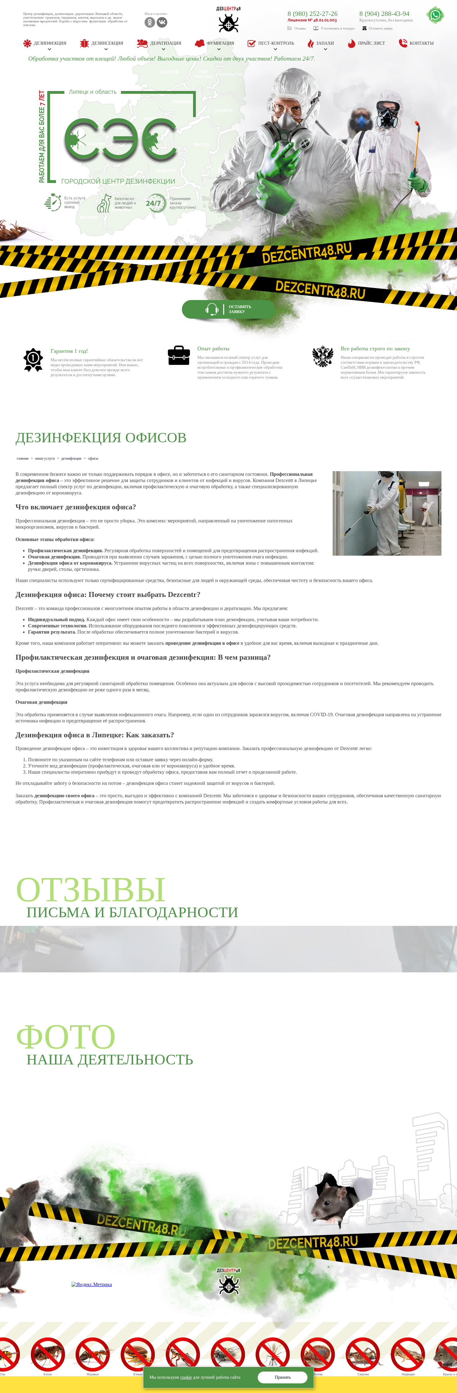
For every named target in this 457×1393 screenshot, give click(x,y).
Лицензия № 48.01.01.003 (312, 20)
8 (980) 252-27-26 (313, 13)
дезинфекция (71, 458)
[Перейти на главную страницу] (228, 1281)
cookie (186, 1377)
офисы (93, 458)
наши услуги (45, 458)
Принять (283, 1377)
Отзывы (300, 28)
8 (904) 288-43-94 (384, 13)
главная (23, 458)
